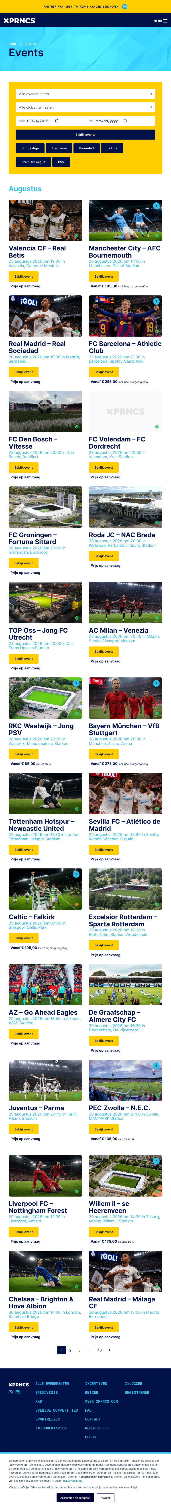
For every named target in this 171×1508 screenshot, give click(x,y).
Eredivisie (59, 148)
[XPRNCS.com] (19, 20)
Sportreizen (47, 1419)
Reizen (91, 1392)
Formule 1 (86, 148)
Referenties (97, 1428)
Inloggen (133, 1383)
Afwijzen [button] (106, 1498)
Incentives (96, 1383)
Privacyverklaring (71, 1480)
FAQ (88, 1410)
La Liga (112, 148)
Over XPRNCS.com (101, 1401)
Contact (93, 1419)
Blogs (90, 1437)
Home (13, 44)
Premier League (33, 162)
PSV (61, 162)
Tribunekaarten (50, 1428)
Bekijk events (85, 134)
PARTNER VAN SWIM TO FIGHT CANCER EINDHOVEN (81, 6)
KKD (38, 1401)
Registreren (137, 1392)
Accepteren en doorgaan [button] (75, 1498)
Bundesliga (30, 148)
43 (99, 1350)
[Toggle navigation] (160, 21)
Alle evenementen (52, 1383)
